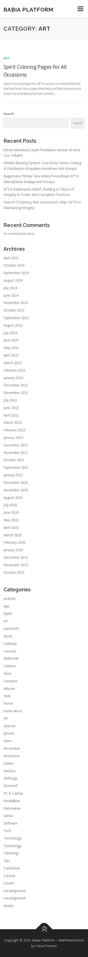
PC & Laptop (13, 793)
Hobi (7, 696)
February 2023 (14, 370)
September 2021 (16, 467)
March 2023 (13, 362)
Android (9, 598)
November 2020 (16, 490)
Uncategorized (15, 890)
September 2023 (16, 317)
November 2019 (16, 565)
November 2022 (16, 392)
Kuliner (9, 763)
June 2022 (11, 407)
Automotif (11, 628)
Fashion (9, 666)
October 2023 (14, 310)
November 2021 (16, 452)
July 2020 (10, 505)
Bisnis (8, 636)
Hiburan (9, 688)
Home (8, 703)
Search (9, 114)
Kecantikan (12, 748)
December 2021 (16, 445)
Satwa (8, 815)
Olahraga (10, 778)
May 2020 (11, 520)
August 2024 (13, 280)
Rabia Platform (28, 9)
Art (7, 58)
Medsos (10, 771)
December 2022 (16, 385)
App (6, 606)
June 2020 (11, 512)
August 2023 (13, 325)
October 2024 (14, 265)
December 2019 (16, 557)
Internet (9, 726)
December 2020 (16, 482)
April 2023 (11, 355)
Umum (9, 883)
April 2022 (11, 415)
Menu (80, 9)
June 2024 (11, 295)
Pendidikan (12, 801)
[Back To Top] (44, 929)
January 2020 (13, 550)
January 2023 (13, 378)
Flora (7, 673)
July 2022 (10, 400)
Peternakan (12, 808)
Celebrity (10, 643)
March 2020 (13, 535)
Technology (12, 838)
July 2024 (10, 288)
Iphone (9, 733)
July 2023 (10, 333)
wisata (8, 905)
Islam (8, 741)
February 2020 (14, 542)
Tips (7, 860)
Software (10, 823)
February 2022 (14, 430)
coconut (10, 651)
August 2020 (13, 497)
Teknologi (11, 853)
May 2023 (11, 347)
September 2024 (16, 273)
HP (6, 718)
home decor (13, 711)
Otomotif (11, 785)
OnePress (65, 940)
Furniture (10, 681)
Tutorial (9, 875)
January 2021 (13, 475)
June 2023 (11, 340)
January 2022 (13, 437)
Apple (8, 613)
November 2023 (16, 302)
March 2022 (13, 422)
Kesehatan (12, 756)
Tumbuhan (12, 868)
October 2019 (14, 572)
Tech (7, 830)
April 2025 (11, 258)
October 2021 (14, 460)
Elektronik (11, 658)
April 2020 (11, 527)
